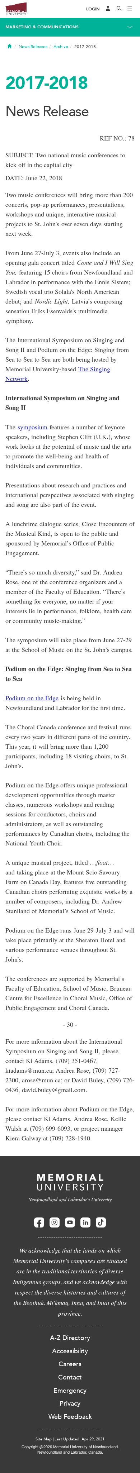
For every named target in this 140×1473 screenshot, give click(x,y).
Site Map (44, 1439)
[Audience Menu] (108, 9)
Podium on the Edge (32, 697)
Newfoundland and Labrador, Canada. (70, 1452)
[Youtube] (70, 1222)
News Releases (33, 46)
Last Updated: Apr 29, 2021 (79, 1439)
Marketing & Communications (42, 26)
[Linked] (85, 1222)
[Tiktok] (101, 1222)
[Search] (119, 9)
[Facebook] (39, 1222)
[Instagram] (55, 1222)
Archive (60, 46)
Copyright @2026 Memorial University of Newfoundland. (70, 1446)
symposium (34, 427)
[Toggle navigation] (130, 9)
